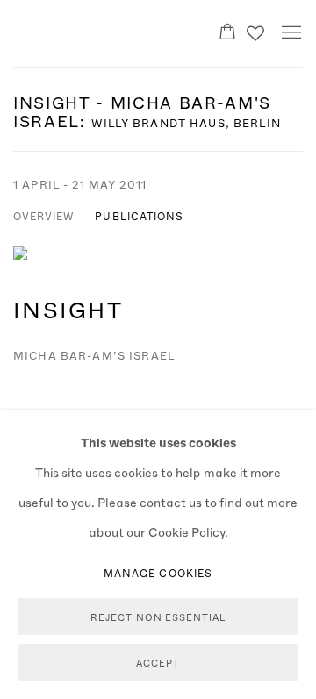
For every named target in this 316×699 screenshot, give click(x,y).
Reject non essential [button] (158, 617)
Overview (43, 216)
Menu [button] (289, 33)
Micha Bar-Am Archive (97, 33)
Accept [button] (158, 663)
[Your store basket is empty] (227, 33)
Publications (139, 216)
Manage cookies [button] (158, 573)
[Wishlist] (257, 28)
